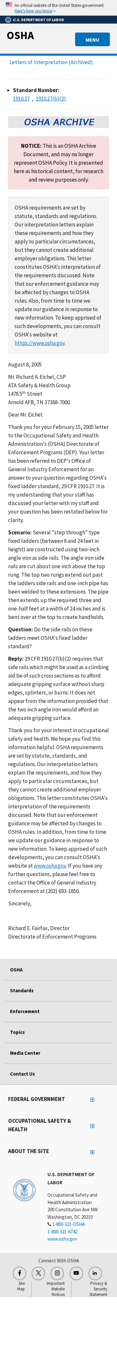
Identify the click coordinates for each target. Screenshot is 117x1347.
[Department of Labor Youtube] (76, 1273)
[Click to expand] (58, 8)
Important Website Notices (56, 1289)
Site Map (21, 1286)
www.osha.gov (50, 865)
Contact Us (22, 1074)
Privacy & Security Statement (98, 1289)
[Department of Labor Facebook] (19, 1273)
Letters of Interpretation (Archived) (51, 62)
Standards (21, 990)
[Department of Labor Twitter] (38, 1273)
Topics (17, 1032)
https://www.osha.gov (40, 343)
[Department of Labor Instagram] (57, 1273)
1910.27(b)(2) (51, 98)
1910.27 (21, 98)
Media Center (25, 1053)
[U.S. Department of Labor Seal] (24, 1189)
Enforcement (25, 1011)
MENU (92, 39)
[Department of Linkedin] (95, 1273)
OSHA (20, 35)
